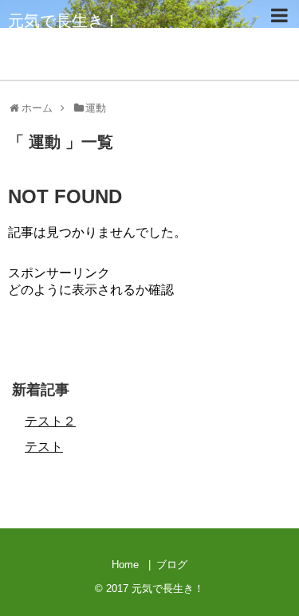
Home (125, 565)
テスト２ (50, 421)
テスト (44, 446)
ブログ (171, 565)
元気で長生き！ (64, 20)
